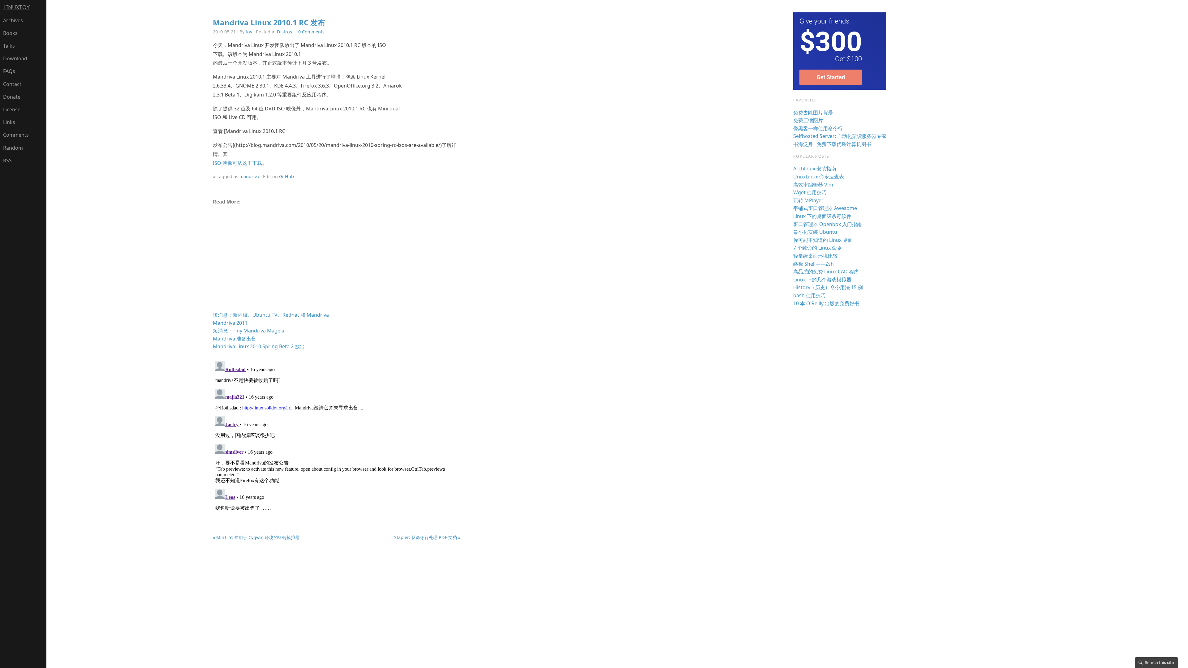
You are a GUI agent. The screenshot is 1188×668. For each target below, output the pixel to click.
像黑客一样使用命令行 (818, 128)
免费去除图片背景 (813, 112)
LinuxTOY (16, 7)
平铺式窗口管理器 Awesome (825, 208)
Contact (12, 84)
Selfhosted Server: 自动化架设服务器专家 (840, 136)
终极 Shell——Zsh (813, 263)
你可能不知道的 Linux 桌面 (823, 240)
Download (15, 58)
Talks (9, 45)
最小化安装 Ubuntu (815, 232)
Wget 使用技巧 (810, 192)
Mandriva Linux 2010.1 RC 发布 (269, 22)
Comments (16, 134)
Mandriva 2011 (230, 322)
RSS (7, 160)
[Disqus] (336, 436)
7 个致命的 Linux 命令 (817, 247)
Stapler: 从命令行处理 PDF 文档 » (427, 537)
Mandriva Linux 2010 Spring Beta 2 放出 (259, 346)
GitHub (286, 176)
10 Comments (310, 32)
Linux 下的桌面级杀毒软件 (822, 216)
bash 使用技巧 (809, 295)
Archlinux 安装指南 (814, 168)
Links (9, 122)
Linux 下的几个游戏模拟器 (822, 279)
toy (249, 32)
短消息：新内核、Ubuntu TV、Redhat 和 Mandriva (271, 314)
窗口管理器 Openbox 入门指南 (827, 224)
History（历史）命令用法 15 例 (828, 287)
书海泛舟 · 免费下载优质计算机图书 (832, 144)
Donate (11, 96)
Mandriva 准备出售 (234, 338)
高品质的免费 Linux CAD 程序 (826, 271)
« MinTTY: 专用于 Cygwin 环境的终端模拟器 (256, 537)
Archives (13, 20)
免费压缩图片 (808, 120)
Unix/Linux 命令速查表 (818, 176)
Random (13, 147)
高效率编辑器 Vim (813, 184)
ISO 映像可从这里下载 (237, 163)
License (11, 109)
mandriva (249, 176)
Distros (284, 32)
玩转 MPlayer (808, 200)
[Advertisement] (337, 260)
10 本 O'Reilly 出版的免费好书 (826, 303)
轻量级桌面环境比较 (815, 255)
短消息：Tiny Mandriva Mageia (248, 330)
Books (10, 33)
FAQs (9, 71)
